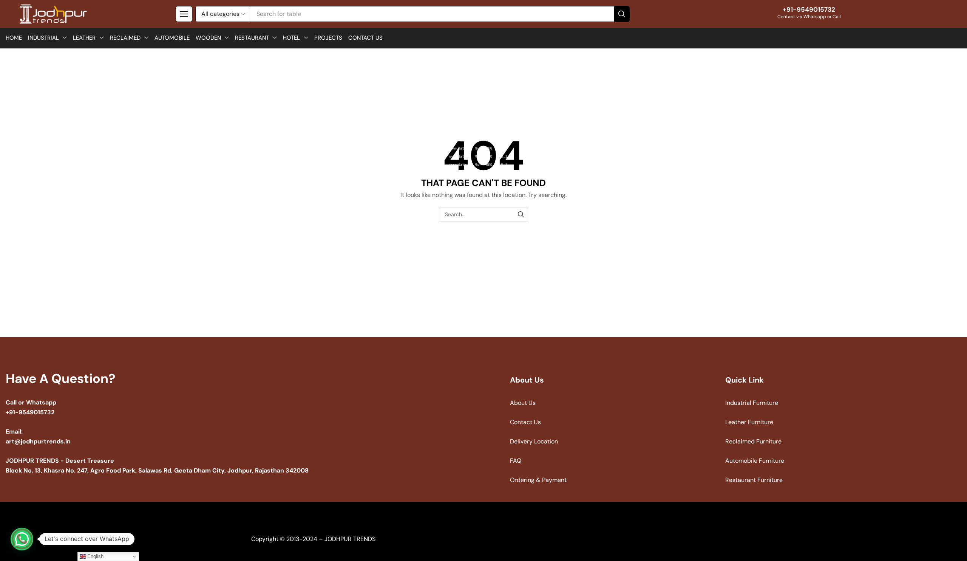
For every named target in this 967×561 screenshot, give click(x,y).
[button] (184, 14)
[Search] (621, 14)
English (94, 556)
